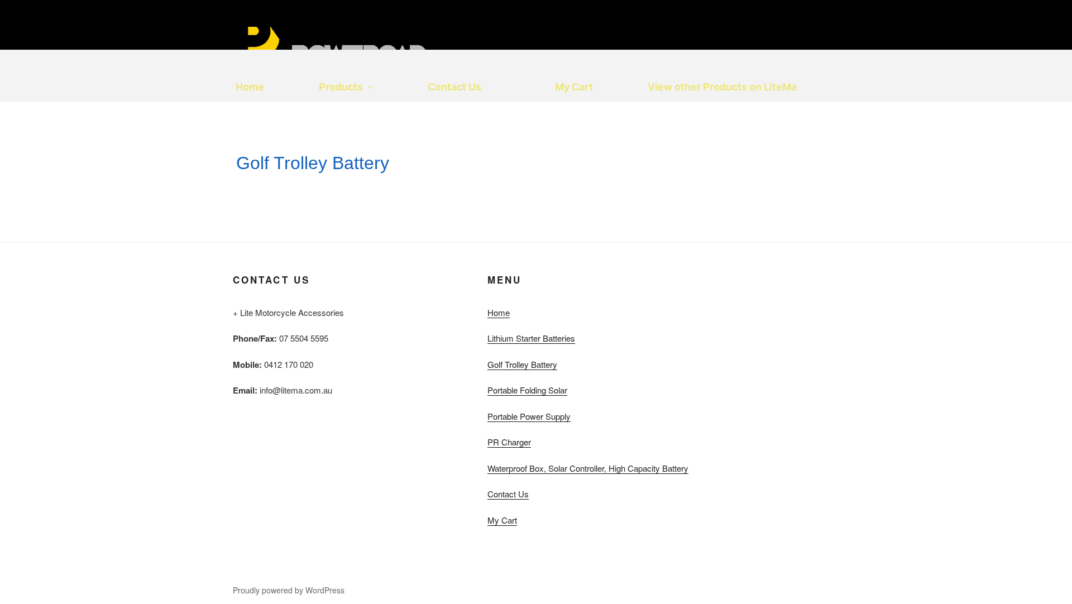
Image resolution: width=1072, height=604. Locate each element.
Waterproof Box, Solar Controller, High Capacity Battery (587, 468)
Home (250, 87)
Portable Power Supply (529, 416)
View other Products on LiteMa (722, 87)
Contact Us (454, 87)
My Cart (574, 87)
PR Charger (509, 442)
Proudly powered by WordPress (288, 590)
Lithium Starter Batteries (531, 338)
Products (341, 87)
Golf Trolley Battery (522, 364)
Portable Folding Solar (527, 390)
